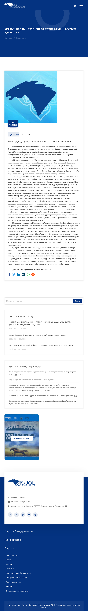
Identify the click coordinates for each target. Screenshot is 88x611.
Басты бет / (9, 38)
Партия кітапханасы (13, 582)
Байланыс (9, 586)
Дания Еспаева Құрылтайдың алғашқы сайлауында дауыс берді (37, 335)
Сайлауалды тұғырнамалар (16, 577)
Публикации (14, 134)
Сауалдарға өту (21, 438)
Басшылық (10, 569)
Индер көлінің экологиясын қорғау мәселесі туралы (31, 379)
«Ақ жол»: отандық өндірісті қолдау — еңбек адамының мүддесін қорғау (41, 345)
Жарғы (8, 560)
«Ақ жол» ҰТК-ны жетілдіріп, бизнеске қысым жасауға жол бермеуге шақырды (43, 395)
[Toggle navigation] (81, 6)
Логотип (9, 564)
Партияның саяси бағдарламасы (18, 573)
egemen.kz (29, 269)
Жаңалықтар (21, 38)
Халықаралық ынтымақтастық (17, 591)
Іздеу (77, 301)
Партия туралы (12, 555)
